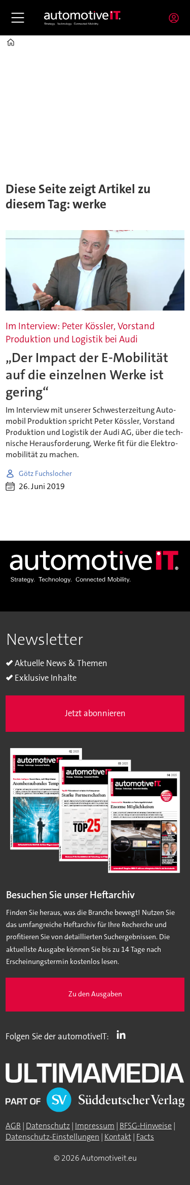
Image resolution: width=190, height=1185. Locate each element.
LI (123, 1034)
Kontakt (117, 1137)
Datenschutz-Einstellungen (52, 1137)
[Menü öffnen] (17, 17)
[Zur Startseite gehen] (82, 17)
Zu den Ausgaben (95, 994)
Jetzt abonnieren (95, 713)
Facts (145, 1137)
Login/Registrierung (176, 18)
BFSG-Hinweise (146, 1126)
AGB (13, 1126)
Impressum (95, 1126)
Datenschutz (48, 1126)
